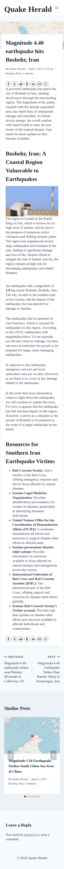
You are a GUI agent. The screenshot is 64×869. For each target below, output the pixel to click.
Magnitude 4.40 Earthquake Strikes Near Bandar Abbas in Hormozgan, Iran (48, 669)
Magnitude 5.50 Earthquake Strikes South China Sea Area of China (31, 766)
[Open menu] (56, 8)
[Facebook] (8, 84)
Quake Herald (17, 68)
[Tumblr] (27, 84)
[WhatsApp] (45, 84)
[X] (14, 84)
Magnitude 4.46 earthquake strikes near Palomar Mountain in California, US (16, 669)
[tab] (25, 796)
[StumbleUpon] (33, 84)
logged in (30, 835)
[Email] (39, 84)
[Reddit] (20, 84)
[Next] (53, 755)
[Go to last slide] (10, 755)
